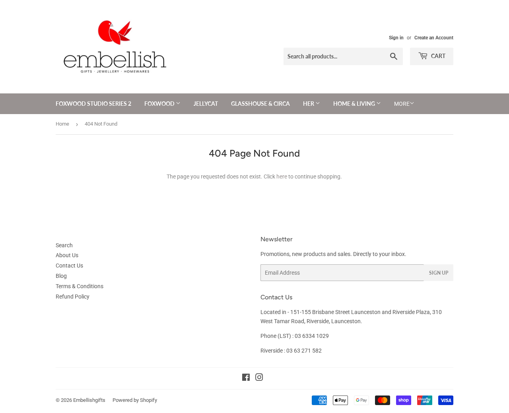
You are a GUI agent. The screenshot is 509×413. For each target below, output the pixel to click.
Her (309, 103)
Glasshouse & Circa (260, 103)
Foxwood (160, 103)
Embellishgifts (89, 400)
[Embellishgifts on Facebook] (246, 378)
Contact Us (69, 265)
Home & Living (354, 103)
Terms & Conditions (79, 286)
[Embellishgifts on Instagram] (259, 378)
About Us (67, 255)
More (402, 104)
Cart (437, 55)
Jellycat (206, 103)
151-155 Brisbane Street (320, 312)
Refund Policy (72, 296)
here (281, 176)
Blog (61, 276)
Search (64, 245)
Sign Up (438, 273)
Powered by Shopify (135, 400)
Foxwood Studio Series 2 (93, 103)
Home (62, 124)
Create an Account (433, 38)
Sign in (396, 38)
